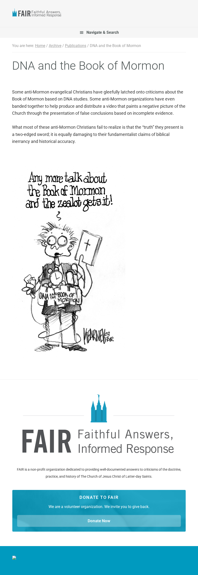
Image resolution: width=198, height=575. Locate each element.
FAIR (38, 13)
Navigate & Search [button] (102, 32)
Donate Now (99, 520)
